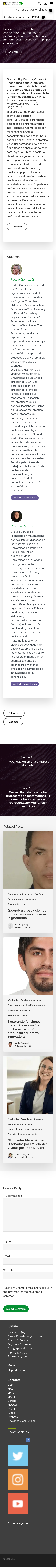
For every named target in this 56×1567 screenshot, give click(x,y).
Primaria (12, 1134)
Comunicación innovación (20, 894)
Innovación (30, 899)
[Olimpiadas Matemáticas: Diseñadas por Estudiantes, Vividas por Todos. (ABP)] (28, 1109)
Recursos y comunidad (22, 1420)
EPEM (11, 1396)
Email (7, 1255)
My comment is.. (13, 1195)
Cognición (13, 1005)
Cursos (12, 1400)
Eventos (13, 1416)
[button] (51, 3)
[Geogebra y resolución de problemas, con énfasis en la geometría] (28, 882)
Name (7, 1241)
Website (8, 1270)
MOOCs (12, 1404)
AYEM (11, 1408)
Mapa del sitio (16, 1370)
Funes (11, 1412)
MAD (10, 1388)
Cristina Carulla (22, 526)
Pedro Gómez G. (22, 279)
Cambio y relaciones (31, 1000)
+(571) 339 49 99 (17, 1352)
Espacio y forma (15, 899)
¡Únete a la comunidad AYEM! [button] (21, 17)
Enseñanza (39, 894)
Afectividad (13, 1000)
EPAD (11, 1392)
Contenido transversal (18, 1129)
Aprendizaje (27, 1119)
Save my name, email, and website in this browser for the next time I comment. (27, 1291)
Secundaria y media (17, 904)
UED (10, 1384)
